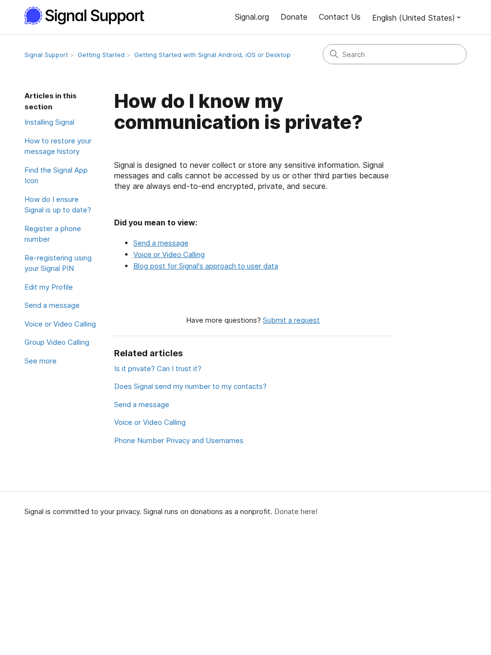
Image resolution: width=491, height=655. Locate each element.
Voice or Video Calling (60, 323)
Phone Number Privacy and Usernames (179, 440)
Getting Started (101, 54)
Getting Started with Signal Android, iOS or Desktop (212, 54)
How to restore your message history (58, 146)
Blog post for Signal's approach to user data (205, 265)
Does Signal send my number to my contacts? (190, 386)
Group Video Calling (56, 342)
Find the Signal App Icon (56, 175)
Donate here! (295, 511)
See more (40, 360)
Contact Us (340, 17)
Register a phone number (52, 234)
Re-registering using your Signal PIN (58, 263)
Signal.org (252, 17)
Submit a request (291, 320)
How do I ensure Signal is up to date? (57, 205)
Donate (294, 17)
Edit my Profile (48, 287)
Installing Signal (49, 122)
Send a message (52, 305)
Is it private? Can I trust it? (157, 368)
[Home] (89, 15)
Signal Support (46, 54)
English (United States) (413, 17)
